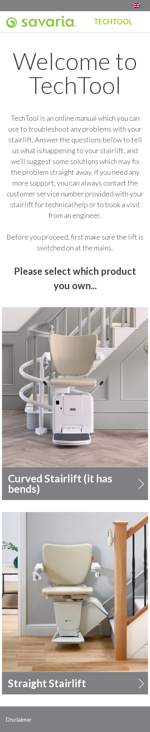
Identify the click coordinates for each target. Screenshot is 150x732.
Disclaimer (19, 719)
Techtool (113, 21)
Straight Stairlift (47, 683)
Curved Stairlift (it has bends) (60, 483)
